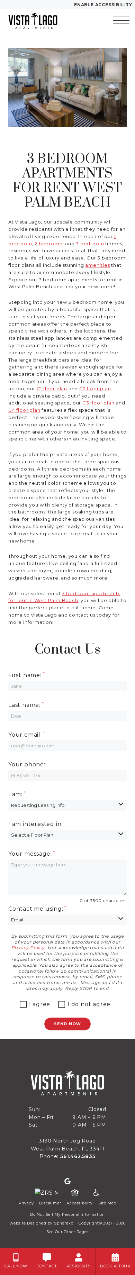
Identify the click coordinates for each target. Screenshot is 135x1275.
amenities (97, 265)
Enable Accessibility (103, 4)
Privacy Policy (28, 947)
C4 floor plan (24, 410)
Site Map (107, 1203)
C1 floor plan (52, 388)
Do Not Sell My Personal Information (67, 1214)
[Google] (67, 1181)
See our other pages (67, 1232)
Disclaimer (50, 1203)
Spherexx (63, 1223)
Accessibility (79, 1203)
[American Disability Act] (96, 1193)
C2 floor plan (95, 388)
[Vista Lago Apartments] (42, 20)
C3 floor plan (98, 403)
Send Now (67, 1023)
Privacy (26, 1203)
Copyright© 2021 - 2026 (102, 1223)
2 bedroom (48, 243)
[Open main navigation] (121, 20)
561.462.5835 (78, 1156)
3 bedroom (90, 243)
